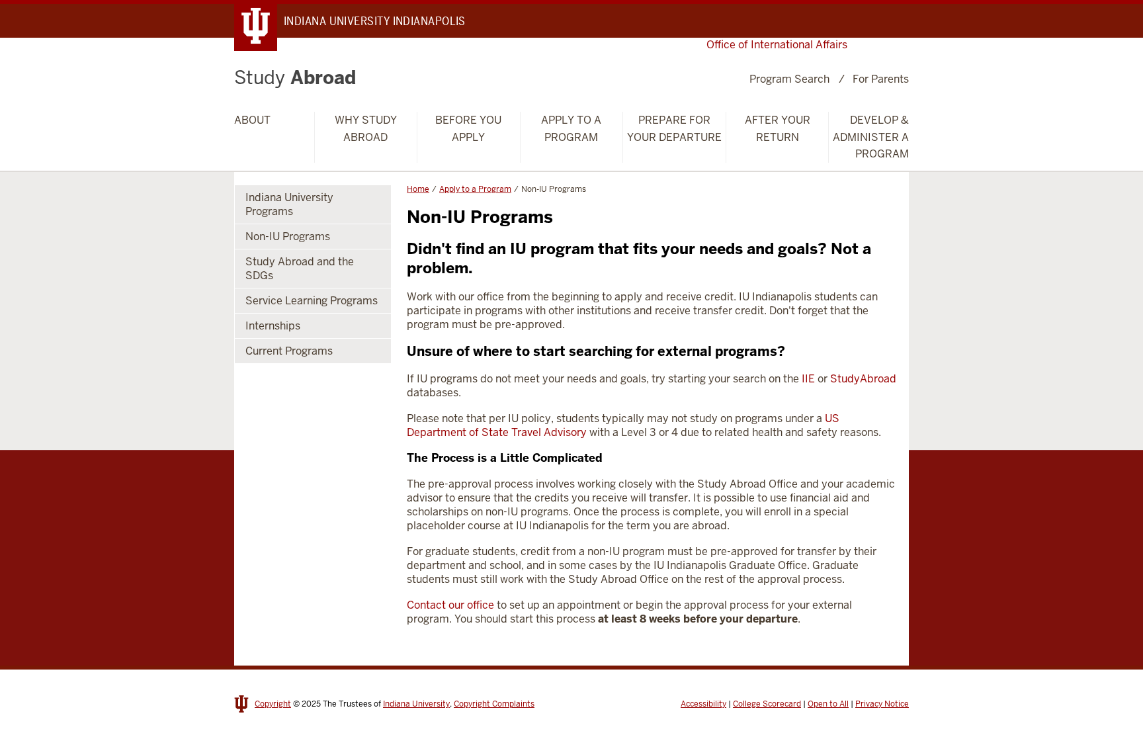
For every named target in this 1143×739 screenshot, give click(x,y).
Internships (272, 326)
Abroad (295, 77)
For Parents (881, 79)
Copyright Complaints (494, 704)
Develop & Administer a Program (871, 137)
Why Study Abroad (366, 128)
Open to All (828, 704)
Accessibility (703, 704)
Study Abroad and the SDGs (299, 269)
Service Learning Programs (311, 301)
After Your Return (777, 128)
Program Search (789, 79)
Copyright (273, 704)
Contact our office (450, 605)
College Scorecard (767, 704)
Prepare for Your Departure (674, 128)
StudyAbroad (863, 379)
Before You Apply (468, 128)
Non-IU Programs (287, 236)
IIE (808, 379)
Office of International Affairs (776, 45)
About (252, 120)
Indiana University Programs (289, 204)
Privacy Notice (882, 704)
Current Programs (289, 351)
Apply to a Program (571, 128)
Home (418, 189)
